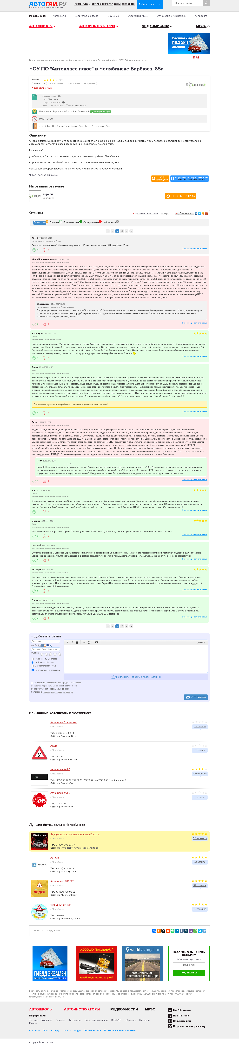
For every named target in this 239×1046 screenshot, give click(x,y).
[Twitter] (199, 214)
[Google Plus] (206, 214)
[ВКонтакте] (196, 214)
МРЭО (201, 26)
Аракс (53, 745)
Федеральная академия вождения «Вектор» (75, 834)
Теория (33, 1020)
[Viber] (191, 931)
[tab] (39, 223)
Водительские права (86, 15)
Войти (38, 645)
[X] (163, 931)
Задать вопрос (183, 196)
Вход (196, 56)
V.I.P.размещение (162, 178)
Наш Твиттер (181, 1015)
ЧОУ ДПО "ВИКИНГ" (62, 904)
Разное (33, 1023)
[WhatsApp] (195, 931)
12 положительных (55, 83)
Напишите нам (182, 1021)
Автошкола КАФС (60, 769)
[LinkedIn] (177, 931)
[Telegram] (204, 931)
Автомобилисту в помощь (171, 15)
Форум (77, 1030)
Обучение (113, 15)
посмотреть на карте (101, 112)
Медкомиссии (155, 26)
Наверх (165, 213)
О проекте (128, 4)
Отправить (198, 697)
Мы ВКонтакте (182, 1010)
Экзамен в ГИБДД (138, 15)
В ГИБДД (116, 1020)
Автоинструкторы (97, 26)
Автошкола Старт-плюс (63, 722)
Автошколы (59, 15)
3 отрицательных (73, 83)
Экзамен (60, 1020)
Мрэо (150, 1009)
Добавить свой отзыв (146, 213)
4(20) (61, 79)
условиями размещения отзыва (58, 692)
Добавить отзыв (43, 88)
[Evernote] (172, 931)
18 (45, 83)
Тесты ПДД (81, 4)
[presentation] (39, 223)
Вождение (46, 1020)
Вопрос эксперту (102, 4)
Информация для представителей (191, 178)
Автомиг (55, 857)
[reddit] (168, 931)
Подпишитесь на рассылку (189, 1026)
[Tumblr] (182, 931)
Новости (67, 1030)
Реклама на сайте (92, 1030)
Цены (117, 4)
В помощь (144, 1020)
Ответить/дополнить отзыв (194, 248)
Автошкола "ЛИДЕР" (61, 881)
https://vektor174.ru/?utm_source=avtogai (78, 848)
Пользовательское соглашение (120, 1030)
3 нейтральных (89, 83)
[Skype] (200, 931)
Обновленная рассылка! (189, 959)
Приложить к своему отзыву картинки (138, 677)
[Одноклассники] (203, 214)
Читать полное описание (43, 175)
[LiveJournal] (186, 931)
